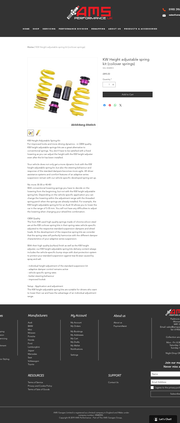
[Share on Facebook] (104, 105)
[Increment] (113, 84)
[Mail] (164, 15)
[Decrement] (105, 84)
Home (30, 47)
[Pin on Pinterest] (110, 105)
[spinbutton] (109, 84)
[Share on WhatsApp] (115, 105)
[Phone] (164, 10)
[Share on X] (120, 105)
